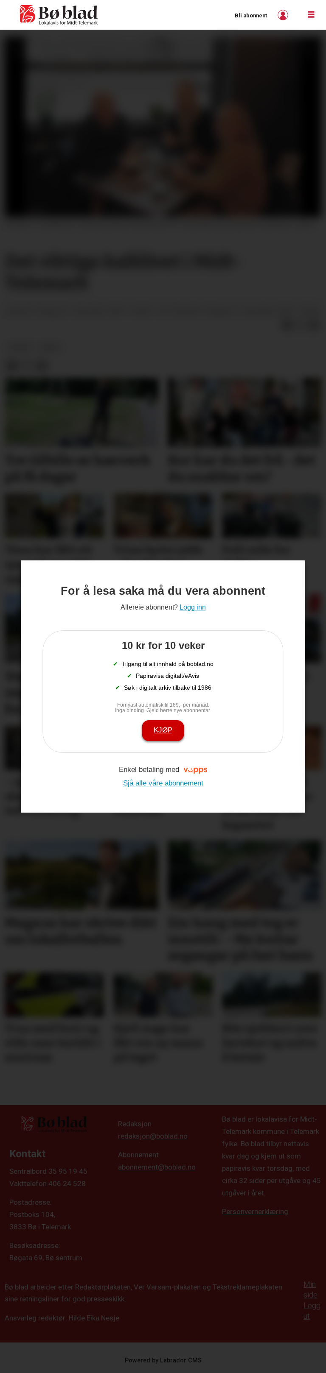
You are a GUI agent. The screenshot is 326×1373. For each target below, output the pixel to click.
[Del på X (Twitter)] (300, 325)
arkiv (51, 347)
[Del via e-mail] (314, 325)
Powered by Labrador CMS (163, 1360)
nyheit (20, 347)
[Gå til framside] (59, 14)
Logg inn (284, 15)
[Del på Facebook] (287, 325)
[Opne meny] (311, 14)
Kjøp (163, 730)
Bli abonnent (251, 15)
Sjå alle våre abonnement (163, 783)
